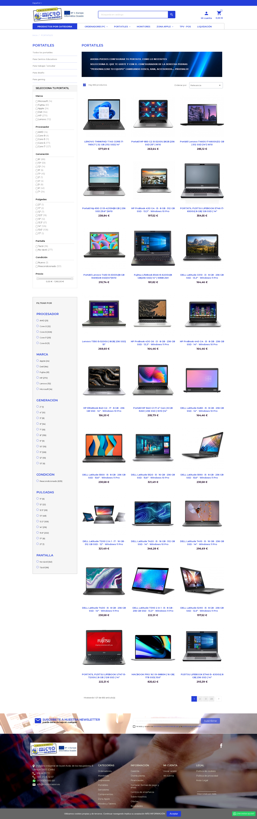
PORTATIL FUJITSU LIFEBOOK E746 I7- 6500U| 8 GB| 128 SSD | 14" (202, 210)
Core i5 (44, 143)
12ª (41, 166)
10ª (42, 163)
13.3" (42, 222)
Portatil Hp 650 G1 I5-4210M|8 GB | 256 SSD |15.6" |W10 (104, 210)
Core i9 (43, 135)
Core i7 (44, 146)
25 (211, 699)
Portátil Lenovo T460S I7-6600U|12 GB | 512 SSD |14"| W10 (202, 143)
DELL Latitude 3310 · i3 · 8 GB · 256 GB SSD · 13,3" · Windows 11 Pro (202, 276)
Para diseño (38, 72)
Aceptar (174, 813)
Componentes (105, 794)
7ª (41, 191)
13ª (42, 463)
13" (41, 219)
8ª (41, 159)
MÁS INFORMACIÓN (155, 813)
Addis (214, 794)
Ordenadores (105, 771)
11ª (41, 173)
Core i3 (43, 139)
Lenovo (44, 119)
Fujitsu (43, 105)
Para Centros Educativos (45, 59)
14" (42, 226)
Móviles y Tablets (107, 803)
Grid (84, 85)
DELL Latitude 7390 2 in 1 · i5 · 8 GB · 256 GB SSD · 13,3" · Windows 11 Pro (153, 609)
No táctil (45, 249)
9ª (40, 170)
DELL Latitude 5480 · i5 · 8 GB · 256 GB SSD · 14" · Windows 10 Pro (202, 409)
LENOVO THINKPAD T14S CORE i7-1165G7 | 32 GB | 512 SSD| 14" (104, 143)
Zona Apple (104, 799)
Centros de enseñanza (142, 792)
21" (41, 204)
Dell (42, 112)
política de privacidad (192, 726)
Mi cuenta (168, 775)
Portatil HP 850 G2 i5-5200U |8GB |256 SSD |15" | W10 (153, 143)
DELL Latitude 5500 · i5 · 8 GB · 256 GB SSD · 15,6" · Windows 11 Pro (104, 476)
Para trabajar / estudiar (44, 66)
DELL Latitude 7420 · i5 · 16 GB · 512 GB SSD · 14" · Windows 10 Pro (153, 543)
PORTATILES (43, 45)
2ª (40, 177)
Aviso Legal (202, 780)
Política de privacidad (207, 775)
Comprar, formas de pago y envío (145, 786)
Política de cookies (206, 771)
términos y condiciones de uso (166, 726)
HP (42, 115)
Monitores (103, 775)
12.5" (42, 215)
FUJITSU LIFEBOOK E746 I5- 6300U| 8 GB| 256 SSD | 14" (202, 676)
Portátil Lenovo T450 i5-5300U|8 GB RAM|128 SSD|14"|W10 (103, 276)
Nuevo (43, 262)
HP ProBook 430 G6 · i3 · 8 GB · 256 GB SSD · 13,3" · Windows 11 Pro (153, 343)
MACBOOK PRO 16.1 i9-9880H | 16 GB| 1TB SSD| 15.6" (153, 676)
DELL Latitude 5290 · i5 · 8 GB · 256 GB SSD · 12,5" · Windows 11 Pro (202, 609)
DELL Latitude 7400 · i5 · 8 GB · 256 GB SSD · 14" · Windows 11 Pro (104, 609)
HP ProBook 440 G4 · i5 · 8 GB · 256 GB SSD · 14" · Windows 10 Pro (202, 343)
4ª (40, 181)
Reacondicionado (49, 266)
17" (41, 233)
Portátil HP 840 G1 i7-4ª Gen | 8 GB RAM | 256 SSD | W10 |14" (153, 409)
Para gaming (39, 79)
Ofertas (134, 801)
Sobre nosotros (138, 796)
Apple (43, 108)
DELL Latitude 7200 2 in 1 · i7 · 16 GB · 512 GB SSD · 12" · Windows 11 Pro (104, 543)
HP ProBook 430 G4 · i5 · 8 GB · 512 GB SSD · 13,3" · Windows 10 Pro (153, 210)
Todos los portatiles (43, 52)
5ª (40, 184)
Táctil (43, 246)
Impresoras (104, 780)
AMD (43, 132)
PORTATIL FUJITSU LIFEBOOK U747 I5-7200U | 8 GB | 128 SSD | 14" (104, 676)
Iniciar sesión (170, 771)
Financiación (137, 780)
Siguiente (218, 698)
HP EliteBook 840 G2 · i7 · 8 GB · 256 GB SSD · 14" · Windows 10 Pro (103, 409)
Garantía (135, 771)
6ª (41, 188)
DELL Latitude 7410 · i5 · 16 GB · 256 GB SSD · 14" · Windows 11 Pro (202, 543)
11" (41, 208)
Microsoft (45, 101)
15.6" (43, 229)
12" (41, 211)
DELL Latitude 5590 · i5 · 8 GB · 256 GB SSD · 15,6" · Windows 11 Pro (202, 476)
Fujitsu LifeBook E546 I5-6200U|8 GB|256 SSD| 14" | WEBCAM (153, 276)
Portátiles (103, 785)
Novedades (137, 806)
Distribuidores (138, 775)
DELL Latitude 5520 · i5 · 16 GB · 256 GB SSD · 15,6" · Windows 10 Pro (153, 476)
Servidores (103, 789)
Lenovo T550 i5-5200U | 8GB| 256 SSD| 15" (104, 343)
